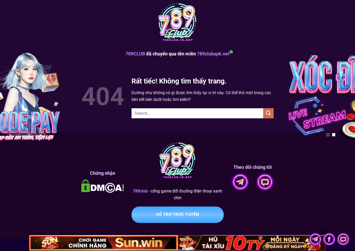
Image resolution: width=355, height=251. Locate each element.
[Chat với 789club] (343, 238)
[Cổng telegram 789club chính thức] (316, 238)
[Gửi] (268, 113)
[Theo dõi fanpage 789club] (330, 238)
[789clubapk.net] (177, 23)
